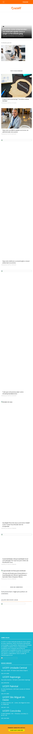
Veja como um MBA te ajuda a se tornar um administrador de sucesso (15, 131)
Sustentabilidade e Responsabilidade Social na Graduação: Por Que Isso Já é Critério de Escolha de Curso (15, 560)
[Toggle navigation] (3, 2)
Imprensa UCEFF (13, 36)
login (15, 592)
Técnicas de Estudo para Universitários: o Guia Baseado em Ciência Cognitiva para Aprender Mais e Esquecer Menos (14, 575)
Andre (8, 528)
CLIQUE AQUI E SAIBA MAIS (16, 730)
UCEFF (8, 102)
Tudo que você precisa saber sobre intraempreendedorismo (12, 393)
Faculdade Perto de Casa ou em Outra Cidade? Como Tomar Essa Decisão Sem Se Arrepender (16, 524)
